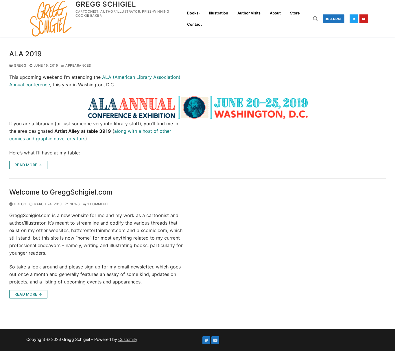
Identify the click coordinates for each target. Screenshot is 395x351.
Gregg (20, 66)
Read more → (28, 165)
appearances (77, 66)
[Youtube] (363, 18)
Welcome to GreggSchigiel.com (60, 192)
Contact (335, 18)
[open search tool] (315, 18)
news (74, 204)
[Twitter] (354, 18)
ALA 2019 (25, 54)
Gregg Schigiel (105, 4)
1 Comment (97, 204)
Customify (127, 339)
